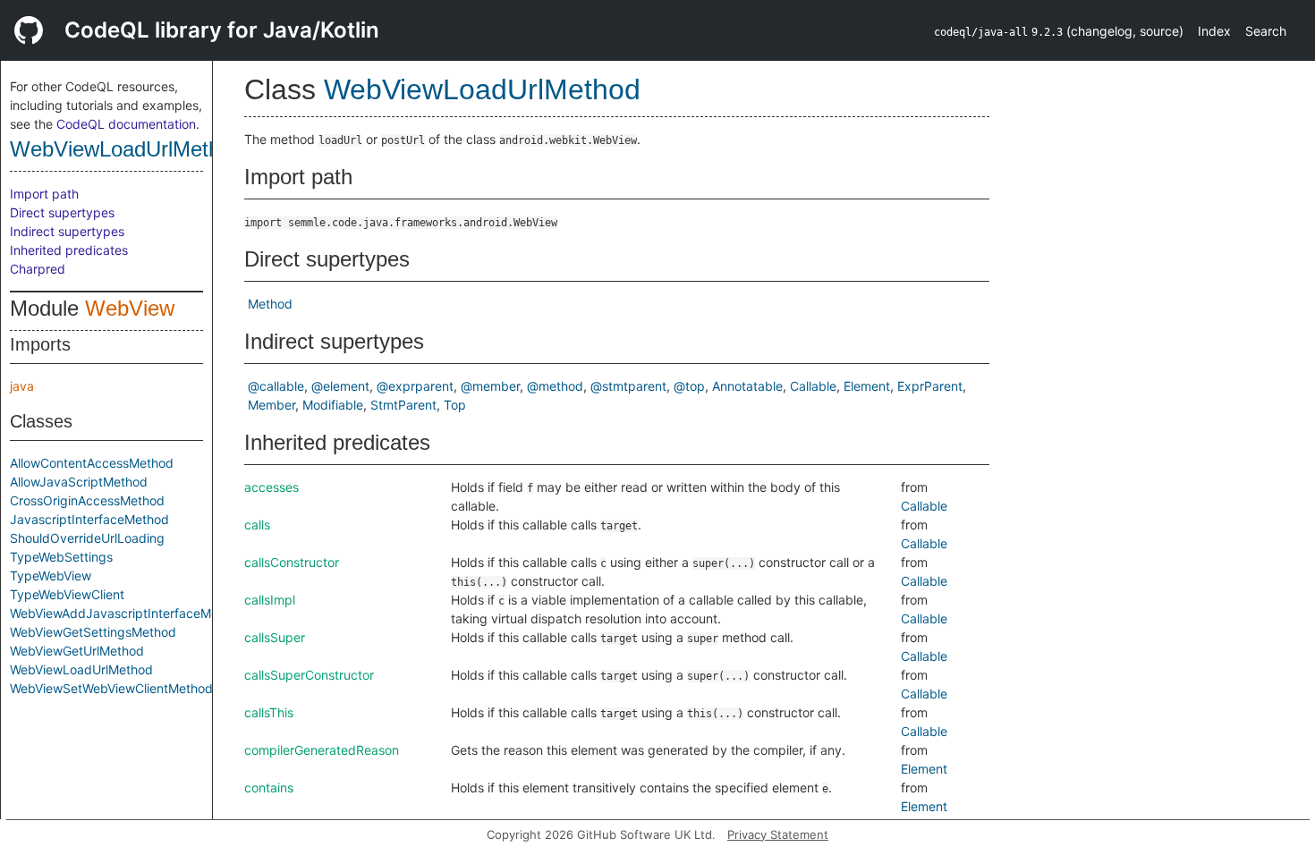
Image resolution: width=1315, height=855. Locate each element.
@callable (276, 386)
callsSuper (274, 637)
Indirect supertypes (67, 231)
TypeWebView (50, 575)
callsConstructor (291, 562)
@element (340, 386)
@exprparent (415, 386)
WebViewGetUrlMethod (77, 650)
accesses (271, 487)
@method (555, 386)
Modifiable (332, 404)
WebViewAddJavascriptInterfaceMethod (127, 613)
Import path (44, 193)
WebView (129, 308)
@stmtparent (628, 386)
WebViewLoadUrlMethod (126, 149)
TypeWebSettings (61, 556)
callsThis (268, 712)
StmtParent (403, 404)
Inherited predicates (69, 250)
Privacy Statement (777, 834)
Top (455, 404)
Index (1214, 30)
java (22, 386)
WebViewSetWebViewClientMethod (111, 688)
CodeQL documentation (126, 123)
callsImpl (269, 599)
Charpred (37, 268)
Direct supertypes (62, 212)
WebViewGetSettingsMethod (93, 631)
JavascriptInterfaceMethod (89, 519)
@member (490, 386)
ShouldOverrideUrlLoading (87, 538)
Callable (813, 386)
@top (689, 386)
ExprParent (930, 386)
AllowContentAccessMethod (92, 462)
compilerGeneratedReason (321, 750)
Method (270, 303)
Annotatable (747, 386)
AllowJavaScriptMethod (79, 481)
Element (867, 386)
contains (268, 787)
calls (257, 524)
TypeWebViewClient (67, 594)
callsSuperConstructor (309, 674)
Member (271, 404)
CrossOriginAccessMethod (87, 500)
